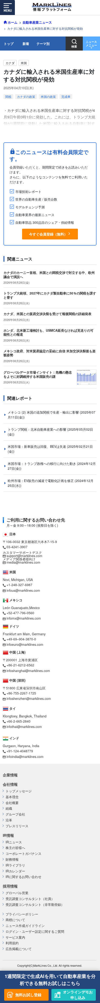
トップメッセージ (19, 791)
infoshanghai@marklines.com (28, 670)
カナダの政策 (26, 96)
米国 (24, 63)
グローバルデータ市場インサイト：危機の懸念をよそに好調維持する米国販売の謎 (37, 374)
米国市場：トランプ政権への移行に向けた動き (42, 463)
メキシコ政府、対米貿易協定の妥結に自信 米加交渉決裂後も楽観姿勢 (49, 353)
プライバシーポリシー (22, 914)
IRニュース (14, 842)
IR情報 (8, 835)
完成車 (65, 96)
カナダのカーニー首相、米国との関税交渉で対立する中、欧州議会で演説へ (49, 274)
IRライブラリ (15, 865)
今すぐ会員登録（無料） (48, 234)
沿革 (9, 820)
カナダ (10, 63)
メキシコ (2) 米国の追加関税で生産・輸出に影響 (44, 412)
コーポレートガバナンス (23, 854)
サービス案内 (15, 937)
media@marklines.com (23, 562)
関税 (8, 96)
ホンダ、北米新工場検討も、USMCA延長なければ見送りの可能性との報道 (48, 332)
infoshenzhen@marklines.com (29, 698)
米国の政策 (48, 96)
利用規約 (12, 943)
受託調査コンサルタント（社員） (30, 899)
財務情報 (12, 859)
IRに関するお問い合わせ (23, 877)
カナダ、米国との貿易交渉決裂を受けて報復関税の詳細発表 (47, 313)
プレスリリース (17, 826)
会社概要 (12, 803)
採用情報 (10, 886)
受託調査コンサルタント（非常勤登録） (35, 905)
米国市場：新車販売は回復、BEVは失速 (37, 446)
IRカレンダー (15, 871)
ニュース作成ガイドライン (25, 926)
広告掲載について (19, 949)
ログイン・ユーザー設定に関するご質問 (35, 931)
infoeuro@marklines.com (25, 644)
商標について (15, 920)
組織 (9, 808)
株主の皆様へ (15, 848)
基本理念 (12, 797)
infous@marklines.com (23, 590)
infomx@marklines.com (24, 618)
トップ (8, 43)
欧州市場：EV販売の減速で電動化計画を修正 (41, 480)
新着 (26, 43)
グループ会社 (15, 814)
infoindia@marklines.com (25, 756)
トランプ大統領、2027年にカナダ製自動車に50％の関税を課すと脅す (49, 295)
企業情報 (10, 775)
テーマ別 (43, 43)
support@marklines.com (24, 555)
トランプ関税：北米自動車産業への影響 (37, 429)
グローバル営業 (17, 893)
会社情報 (10, 784)
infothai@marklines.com (24, 726)
